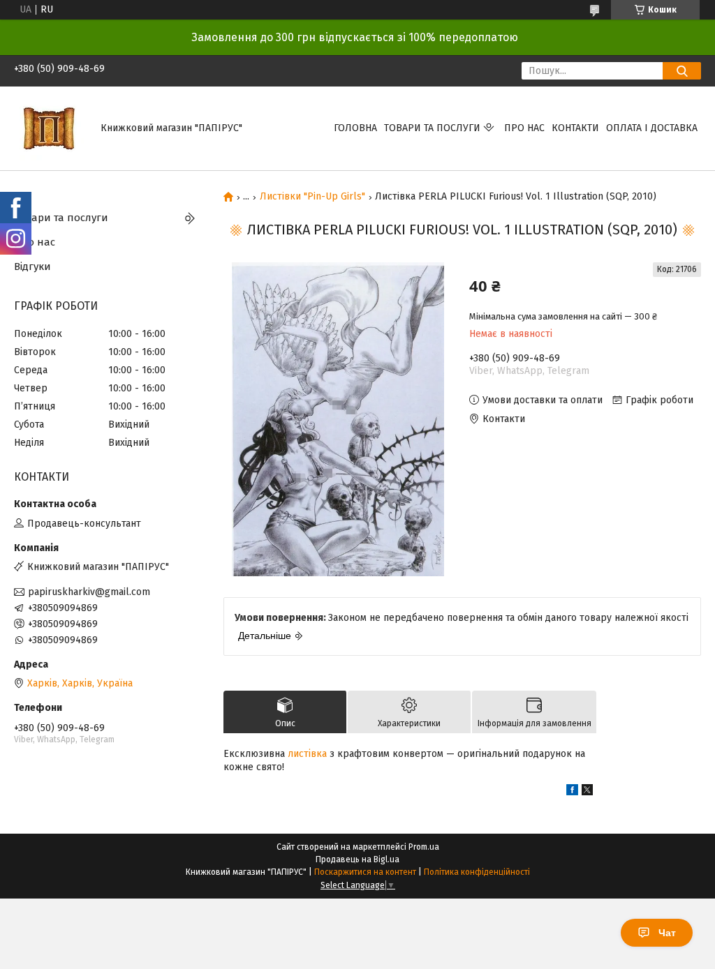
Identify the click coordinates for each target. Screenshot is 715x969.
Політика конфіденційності (477, 872)
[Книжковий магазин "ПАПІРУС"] (49, 128)
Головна (355, 128)
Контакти (575, 128)
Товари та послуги (432, 128)
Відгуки (32, 266)
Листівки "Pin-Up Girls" (312, 197)
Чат (667, 932)
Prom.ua (423, 847)
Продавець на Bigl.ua (357, 859)
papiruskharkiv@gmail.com (89, 592)
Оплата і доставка (652, 128)
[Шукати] (682, 71)
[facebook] (572, 792)
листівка (307, 754)
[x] (587, 792)
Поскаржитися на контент (365, 872)
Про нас (524, 128)
